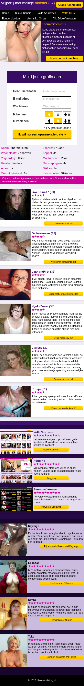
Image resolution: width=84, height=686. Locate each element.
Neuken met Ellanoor (61, 583)
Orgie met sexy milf (63, 338)
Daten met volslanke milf (63, 408)
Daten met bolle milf (63, 223)
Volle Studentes (47, 13)
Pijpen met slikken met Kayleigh (61, 546)
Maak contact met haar (64, 58)
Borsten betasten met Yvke (61, 657)
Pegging (51, 478)
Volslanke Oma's (36, 18)
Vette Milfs (68, 13)
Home (5, 13)
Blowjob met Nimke (61, 620)
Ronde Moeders (11, 18)
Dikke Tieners (23, 13)
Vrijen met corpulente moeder (63, 294)
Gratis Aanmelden (69, 4)
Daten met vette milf (63, 379)
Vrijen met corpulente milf (63, 262)
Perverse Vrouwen (51, 506)
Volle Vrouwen (51, 449)
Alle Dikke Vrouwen (64, 18)
